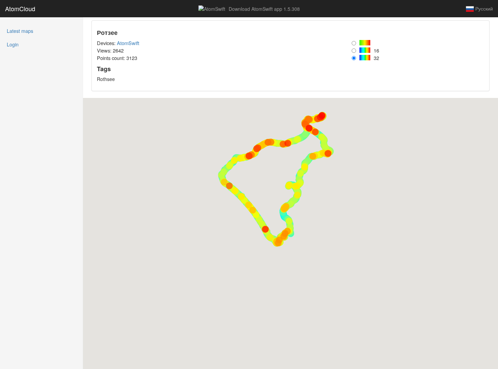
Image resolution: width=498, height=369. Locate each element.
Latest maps (29, 30)
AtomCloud (20, 8)
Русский (483, 8)
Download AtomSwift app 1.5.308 (263, 8)
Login (13, 44)
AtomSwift (128, 42)
